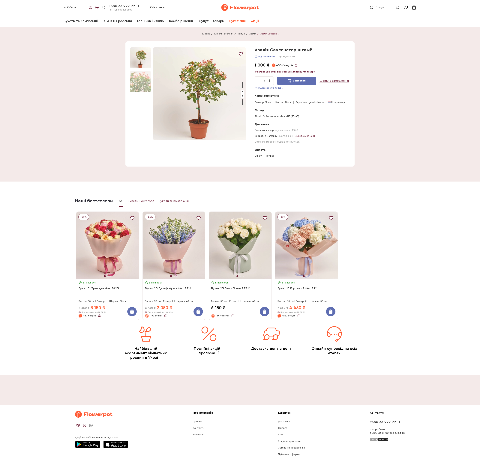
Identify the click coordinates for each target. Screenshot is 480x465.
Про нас (198, 421)
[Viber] (90, 7)
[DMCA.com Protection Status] (379, 439)
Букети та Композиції (81, 21)
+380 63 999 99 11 (385, 422)
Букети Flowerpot (141, 201)
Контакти (198, 428)
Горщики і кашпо (150, 21)
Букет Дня (237, 21)
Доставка (284, 421)
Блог (281, 434)
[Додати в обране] (240, 54)
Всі (121, 201)
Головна (205, 34)
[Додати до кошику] (132, 311)
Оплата (282, 428)
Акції (255, 21)
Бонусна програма (289, 441)
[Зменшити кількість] (259, 80)
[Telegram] (97, 7)
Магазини (198, 434)
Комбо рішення (181, 21)
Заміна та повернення (291, 447)
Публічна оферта (289, 454)
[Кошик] (414, 7)
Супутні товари (211, 21)
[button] (200, 93)
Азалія (252, 34)
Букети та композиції (173, 201)
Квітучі (241, 34)
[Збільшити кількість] (269, 80)
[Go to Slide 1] (140, 57)
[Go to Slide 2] (140, 81)
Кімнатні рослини (118, 21)
